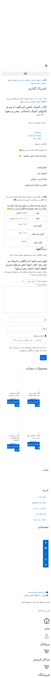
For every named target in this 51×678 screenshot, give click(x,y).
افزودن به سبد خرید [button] (33, 403)
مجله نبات (42, 497)
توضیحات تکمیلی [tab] (34, 135)
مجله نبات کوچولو (39, 503)
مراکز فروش (41, 659)
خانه (45, 99)
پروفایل (45, 644)
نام (45, 320)
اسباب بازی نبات (39, 520)
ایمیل (45, 328)
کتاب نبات (38, 99)
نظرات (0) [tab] (37, 138)
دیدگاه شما (42, 285)
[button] (25, 74)
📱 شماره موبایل (40, 336)
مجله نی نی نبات (39, 508)
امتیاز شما (42, 281)
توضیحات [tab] (37, 132)
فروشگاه (44, 674)
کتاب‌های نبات (40, 514)
